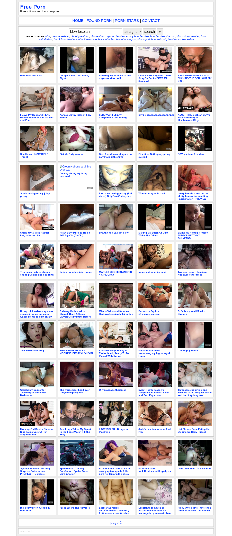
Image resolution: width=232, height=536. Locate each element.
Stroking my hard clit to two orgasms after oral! (115, 77)
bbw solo (156, 39)
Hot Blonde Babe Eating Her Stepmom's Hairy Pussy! (194, 430)
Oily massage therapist (112, 389)
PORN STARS (127, 20)
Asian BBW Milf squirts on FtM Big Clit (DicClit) (75, 234)
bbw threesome (87, 39)
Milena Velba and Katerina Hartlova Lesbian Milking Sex (116, 312)
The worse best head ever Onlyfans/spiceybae (75, 391)
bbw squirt (143, 39)
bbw (47, 36)
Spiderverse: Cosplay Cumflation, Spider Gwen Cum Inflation (74, 471)
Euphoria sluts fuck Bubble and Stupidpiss (154, 469)
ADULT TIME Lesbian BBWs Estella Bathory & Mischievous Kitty (194, 117)
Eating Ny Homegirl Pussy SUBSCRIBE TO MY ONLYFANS (193, 235)
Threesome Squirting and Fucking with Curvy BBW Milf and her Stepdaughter (195, 392)
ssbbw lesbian (186, 39)
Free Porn (33, 7)
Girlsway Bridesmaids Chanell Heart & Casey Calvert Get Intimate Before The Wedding (75, 315)
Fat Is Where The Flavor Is (75, 507)
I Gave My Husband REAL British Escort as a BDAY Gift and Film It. (36, 117)
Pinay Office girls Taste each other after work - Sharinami (194, 509)
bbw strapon (128, 39)
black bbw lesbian (109, 39)
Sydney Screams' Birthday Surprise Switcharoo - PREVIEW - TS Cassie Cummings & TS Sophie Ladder (35, 474)
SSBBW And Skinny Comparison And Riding (113, 116)
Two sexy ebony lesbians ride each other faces (192, 273)
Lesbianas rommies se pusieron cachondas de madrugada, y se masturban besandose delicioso (154, 511)
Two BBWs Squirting (32, 350)
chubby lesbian (80, 36)
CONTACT (151, 20)
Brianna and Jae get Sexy (114, 232)
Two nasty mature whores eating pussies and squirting (37, 273)
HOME (78, 20)
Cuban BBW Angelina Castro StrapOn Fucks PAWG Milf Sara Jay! (155, 78)
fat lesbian (118, 36)
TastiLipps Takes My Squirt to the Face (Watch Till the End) (75, 432)
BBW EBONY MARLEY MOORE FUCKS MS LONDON (76, 352)
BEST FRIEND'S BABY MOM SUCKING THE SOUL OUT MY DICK (194, 78)
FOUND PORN (99, 20)
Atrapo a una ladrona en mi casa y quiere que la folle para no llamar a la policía (114, 471)
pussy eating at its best (152, 272)
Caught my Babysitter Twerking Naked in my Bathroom (33, 392)
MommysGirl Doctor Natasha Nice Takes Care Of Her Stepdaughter (36, 432)
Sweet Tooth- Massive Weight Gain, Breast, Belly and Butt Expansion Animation (153, 393)
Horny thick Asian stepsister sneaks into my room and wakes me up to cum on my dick (36, 315)
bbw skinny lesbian (188, 36)
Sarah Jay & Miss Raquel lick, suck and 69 (34, 234)
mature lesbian (60, 36)
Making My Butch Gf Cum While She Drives (153, 234)
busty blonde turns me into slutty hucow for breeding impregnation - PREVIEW (193, 196)
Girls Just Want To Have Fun (194, 468)
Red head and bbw (31, 75)
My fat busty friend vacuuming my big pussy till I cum (154, 353)
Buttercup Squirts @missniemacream (149, 312)
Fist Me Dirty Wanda (71, 154)
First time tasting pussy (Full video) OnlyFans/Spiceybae (115, 194)
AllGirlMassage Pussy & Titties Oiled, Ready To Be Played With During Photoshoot (114, 354)
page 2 (116, 522)
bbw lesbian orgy (101, 36)
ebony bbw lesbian (137, 36)
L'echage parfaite (188, 350)
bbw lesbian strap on (162, 36)
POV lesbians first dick (191, 154)
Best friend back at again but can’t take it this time (116, 155)
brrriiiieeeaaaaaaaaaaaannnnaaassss (159, 114)
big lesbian (170, 39)
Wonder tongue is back (151, 193)
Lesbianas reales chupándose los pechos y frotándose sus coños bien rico (114, 511)
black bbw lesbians (65, 39)
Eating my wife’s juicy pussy (76, 272)
